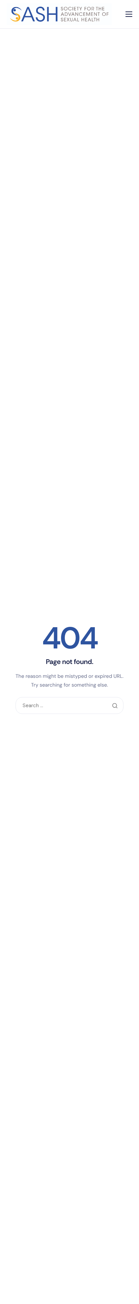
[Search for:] (69, 706)
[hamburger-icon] (129, 14)
